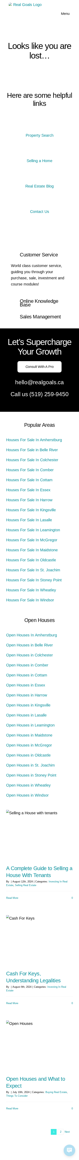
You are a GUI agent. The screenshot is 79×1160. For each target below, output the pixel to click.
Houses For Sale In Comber (30, 470)
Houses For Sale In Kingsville (31, 510)
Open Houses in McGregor (29, 745)
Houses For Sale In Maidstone (32, 550)
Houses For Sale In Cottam (29, 480)
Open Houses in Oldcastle (28, 755)
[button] (39, 255)
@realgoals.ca (45, 382)
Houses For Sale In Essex (28, 490)
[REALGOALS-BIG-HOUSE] (39, 126)
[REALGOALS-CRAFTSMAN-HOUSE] (39, 152)
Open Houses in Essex (25, 685)
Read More (12, 897)
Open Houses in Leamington (30, 725)
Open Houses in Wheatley (28, 785)
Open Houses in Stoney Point (31, 775)
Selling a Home (39, 161)
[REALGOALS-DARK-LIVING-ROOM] (39, 203)
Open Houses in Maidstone (29, 735)
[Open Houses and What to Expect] (39, 1045)
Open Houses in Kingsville (28, 705)
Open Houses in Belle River (29, 645)
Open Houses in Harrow (26, 695)
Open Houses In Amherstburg (31, 635)
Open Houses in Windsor (27, 795)
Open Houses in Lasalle (26, 715)
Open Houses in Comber (27, 665)
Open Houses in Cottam (26, 675)
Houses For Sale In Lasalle (29, 520)
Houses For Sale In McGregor (31, 540)
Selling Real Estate (25, 885)
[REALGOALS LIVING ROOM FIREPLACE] (39, 177)
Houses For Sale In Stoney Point (34, 580)
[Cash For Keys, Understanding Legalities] (39, 940)
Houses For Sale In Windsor (30, 600)
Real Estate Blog (39, 186)
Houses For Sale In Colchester (32, 460)
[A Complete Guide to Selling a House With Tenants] (39, 835)
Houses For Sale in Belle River (32, 450)
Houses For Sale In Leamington (33, 530)
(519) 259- (42, 394)
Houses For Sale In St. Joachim (33, 570)
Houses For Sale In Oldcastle (31, 560)
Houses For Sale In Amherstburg (34, 440)
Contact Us (39, 211)
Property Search (39, 135)
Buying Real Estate (56, 1092)
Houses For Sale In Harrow (29, 500)
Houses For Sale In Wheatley (31, 590)
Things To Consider (17, 1095)
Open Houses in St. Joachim (30, 765)
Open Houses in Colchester (29, 655)
